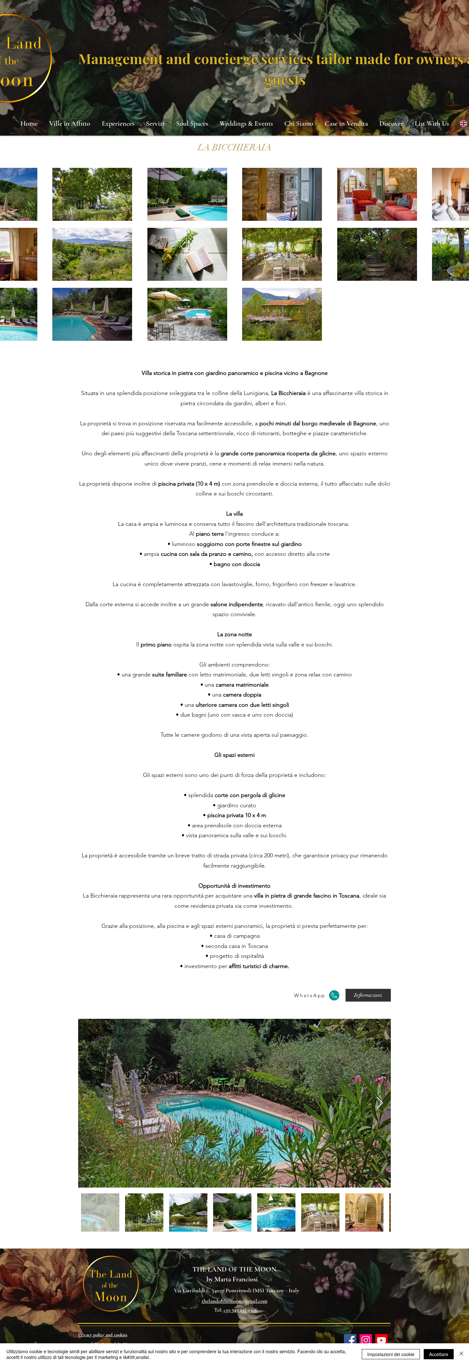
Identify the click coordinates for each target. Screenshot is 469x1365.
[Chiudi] (461, 1354)
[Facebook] (350, 1340)
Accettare (438, 1354)
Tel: (218, 1310)
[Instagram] (366, 1340)
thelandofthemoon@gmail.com (234, 1301)
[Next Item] (379, 1103)
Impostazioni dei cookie (390, 1354)
